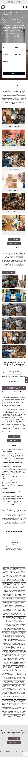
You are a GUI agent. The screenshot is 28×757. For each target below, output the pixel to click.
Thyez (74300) (5, 580)
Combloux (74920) (14, 684)
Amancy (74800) (6, 714)
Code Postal (18, 54)
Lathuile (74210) (12, 650)
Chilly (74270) (15, 686)
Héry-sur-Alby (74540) (19, 659)
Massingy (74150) (18, 632)
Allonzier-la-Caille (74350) (15, 714)
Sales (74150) (18, 591)
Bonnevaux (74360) (18, 701)
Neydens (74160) (9, 616)
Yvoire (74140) (6, 567)
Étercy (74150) (19, 669)
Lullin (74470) (22, 639)
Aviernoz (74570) (15, 705)
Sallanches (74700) (10, 591)
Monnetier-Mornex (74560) (12, 624)
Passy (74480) (13, 613)
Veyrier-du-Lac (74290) (13, 573)
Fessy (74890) (21, 665)
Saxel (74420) (9, 590)
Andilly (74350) (14, 712)
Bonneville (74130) (10, 701)
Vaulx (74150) (15, 576)
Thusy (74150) (12, 580)
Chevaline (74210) (15, 688)
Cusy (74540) (22, 677)
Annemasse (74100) (10, 711)
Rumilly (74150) (7, 608)
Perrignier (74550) (20, 612)
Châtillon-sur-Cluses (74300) (18, 692)
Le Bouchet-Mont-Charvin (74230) (17, 648)
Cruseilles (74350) (7, 678)
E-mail (17, 47)
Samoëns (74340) (16, 590)
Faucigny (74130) (21, 666)
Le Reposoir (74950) (21, 646)
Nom (5, 47)
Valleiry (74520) (21, 578)
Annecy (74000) (7, 712)
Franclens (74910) (20, 663)
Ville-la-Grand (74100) (10, 572)
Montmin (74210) (20, 621)
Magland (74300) (17, 637)
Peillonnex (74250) (6, 613)
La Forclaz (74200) (14, 652)
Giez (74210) (6, 663)
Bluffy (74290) (22, 703)
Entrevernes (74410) (14, 671)
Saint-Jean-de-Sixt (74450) (19, 598)
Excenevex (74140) (7, 667)
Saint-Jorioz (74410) (10, 597)
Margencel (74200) (11, 636)
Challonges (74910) (8, 696)
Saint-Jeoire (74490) (19, 597)
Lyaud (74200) (10, 639)
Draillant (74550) (13, 673)
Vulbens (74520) (13, 567)
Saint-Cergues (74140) (20, 605)
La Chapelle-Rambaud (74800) (12, 655)
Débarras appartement (13, 126)
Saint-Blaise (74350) (7, 606)
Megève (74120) (14, 631)
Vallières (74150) (14, 578)
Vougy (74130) (9, 568)
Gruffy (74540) (15, 662)
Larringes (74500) (20, 650)
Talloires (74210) (6, 584)
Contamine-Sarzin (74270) (12, 682)
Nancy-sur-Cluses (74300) (8, 618)
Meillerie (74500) (21, 629)
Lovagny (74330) (21, 640)
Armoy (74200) (15, 707)
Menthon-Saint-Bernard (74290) (10, 629)
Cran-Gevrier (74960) (17, 680)
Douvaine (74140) (21, 673)
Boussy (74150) (6, 700)
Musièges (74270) (18, 618)
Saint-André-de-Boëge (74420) (18, 606)
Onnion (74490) (10, 614)
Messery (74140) (5, 627)
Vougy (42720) (15, 568)
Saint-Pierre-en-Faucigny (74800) (13, 593)
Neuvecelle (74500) (18, 616)
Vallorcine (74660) (6, 578)
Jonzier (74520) (11, 659)
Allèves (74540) (9, 715)
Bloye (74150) (5, 704)
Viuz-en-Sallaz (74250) (11, 569)
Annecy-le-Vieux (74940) (20, 711)
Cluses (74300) (13, 685)
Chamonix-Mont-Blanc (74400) (18, 695)
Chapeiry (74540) (21, 693)
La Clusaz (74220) (10, 654)
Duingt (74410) (22, 671)
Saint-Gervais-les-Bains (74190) (8, 601)
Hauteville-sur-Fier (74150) (9, 661)
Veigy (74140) (9, 576)
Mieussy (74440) (7, 625)
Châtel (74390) (5, 693)
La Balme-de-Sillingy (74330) (15, 658)
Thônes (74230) (17, 582)
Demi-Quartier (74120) (8, 677)
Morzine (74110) (16, 620)
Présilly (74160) (9, 610)
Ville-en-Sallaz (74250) (20, 572)
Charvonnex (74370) (13, 693)
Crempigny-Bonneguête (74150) (18, 678)
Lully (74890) (15, 639)
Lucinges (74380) (13, 640)
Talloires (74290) (21, 583)
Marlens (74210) (17, 633)
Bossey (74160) (13, 700)
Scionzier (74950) (10, 588)
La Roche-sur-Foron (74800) (15, 651)
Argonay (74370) (21, 707)
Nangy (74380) (21, 617)
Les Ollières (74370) (10, 643)
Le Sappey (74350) (12, 646)
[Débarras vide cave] (13, 180)
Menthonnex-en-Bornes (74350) (18, 628)
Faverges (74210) (13, 666)
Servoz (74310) (17, 587)
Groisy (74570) (22, 662)
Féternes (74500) (14, 665)
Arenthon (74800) (7, 708)
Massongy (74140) (10, 632)
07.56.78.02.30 (16, 1)
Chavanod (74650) (20, 690)
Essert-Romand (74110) (12, 670)
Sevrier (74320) (10, 587)
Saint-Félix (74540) (14, 603)
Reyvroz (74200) (14, 608)
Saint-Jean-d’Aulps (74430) (8, 599)
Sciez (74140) (17, 588)
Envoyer (14, 73)
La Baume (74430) (16, 656)
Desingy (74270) (21, 676)
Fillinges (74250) (6, 665)
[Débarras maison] (13, 159)
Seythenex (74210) (18, 586)
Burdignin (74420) (6, 699)
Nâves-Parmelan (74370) (12, 617)
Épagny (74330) (6, 671)
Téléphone (6, 54)
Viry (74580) (19, 569)
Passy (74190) (20, 613)
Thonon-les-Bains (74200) (7, 582)
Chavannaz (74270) (7, 692)
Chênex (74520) (21, 689)
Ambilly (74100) (21, 712)
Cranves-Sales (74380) (7, 680)
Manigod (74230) (9, 637)
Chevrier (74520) (22, 686)
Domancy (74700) (14, 674)
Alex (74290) (15, 715)
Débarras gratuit (14, 147)
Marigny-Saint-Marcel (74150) (13, 635)
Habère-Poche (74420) (20, 661)
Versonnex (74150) (11, 575)
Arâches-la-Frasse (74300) (11, 710)
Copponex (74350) (11, 681)
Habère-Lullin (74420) (7, 662)
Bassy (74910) (18, 704)
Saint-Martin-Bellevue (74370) (18, 594)
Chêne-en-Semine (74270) (9, 690)
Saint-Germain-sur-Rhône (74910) (14, 602)
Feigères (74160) (6, 666)
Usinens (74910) (21, 579)
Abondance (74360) (16, 716)
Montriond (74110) (12, 621)
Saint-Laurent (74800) (8, 595)
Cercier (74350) (21, 697)
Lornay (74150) (5, 642)
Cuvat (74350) (16, 677)
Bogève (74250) (9, 703)
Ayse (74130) (9, 705)
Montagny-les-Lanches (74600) (10, 622)
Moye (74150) (10, 620)
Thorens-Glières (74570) (20, 580)
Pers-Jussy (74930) (11, 612)
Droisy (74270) (6, 673)
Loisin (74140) (12, 642)
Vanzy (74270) (22, 576)
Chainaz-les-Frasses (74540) (18, 696)
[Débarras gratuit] (13, 138)
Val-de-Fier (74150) (7, 579)
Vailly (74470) (14, 579)
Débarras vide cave (13, 190)
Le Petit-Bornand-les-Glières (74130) (11, 647)
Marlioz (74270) (10, 633)
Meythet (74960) (14, 625)
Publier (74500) (18, 609)
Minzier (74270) (21, 624)
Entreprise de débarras (13, 233)
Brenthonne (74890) (21, 699)
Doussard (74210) (6, 674)
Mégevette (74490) (6, 631)
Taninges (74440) (14, 583)
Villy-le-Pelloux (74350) (12, 571)
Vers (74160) (18, 575)
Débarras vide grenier (13, 211)
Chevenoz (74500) (7, 688)
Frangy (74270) (13, 663)
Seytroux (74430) (9, 586)
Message (5, 61)
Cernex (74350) (14, 697)
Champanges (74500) (7, 695)
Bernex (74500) (11, 704)
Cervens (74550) (6, 697)
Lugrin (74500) (6, 640)
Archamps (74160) (15, 708)
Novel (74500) (17, 614)
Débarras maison (13, 169)
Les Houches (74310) (19, 643)
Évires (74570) (15, 667)
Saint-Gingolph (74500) (20, 599)
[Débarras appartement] (13, 116)
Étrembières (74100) (11, 669)
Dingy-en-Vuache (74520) (12, 676)
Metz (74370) (21, 625)
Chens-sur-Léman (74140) (12, 689)
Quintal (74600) (10, 609)
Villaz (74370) (5, 573)
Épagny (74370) (21, 670)
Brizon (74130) (13, 699)
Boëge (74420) (16, 703)
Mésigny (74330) (13, 627)
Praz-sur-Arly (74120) (18, 610)
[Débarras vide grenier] (13, 201)
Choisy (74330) (9, 686)
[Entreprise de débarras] (13, 223)
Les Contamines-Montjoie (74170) (16, 644)
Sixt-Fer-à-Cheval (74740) (16, 584)
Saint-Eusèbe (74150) (10, 605)
